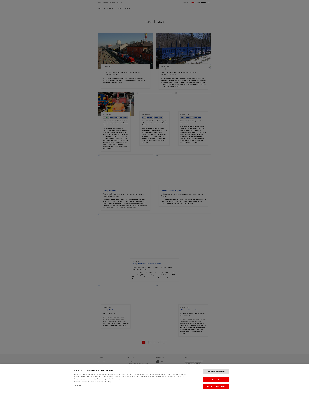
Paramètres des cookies (216, 372)
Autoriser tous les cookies (216, 386)
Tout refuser (216, 379)
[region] (154, 379)
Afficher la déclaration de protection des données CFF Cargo (92, 382)
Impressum (77, 385)
